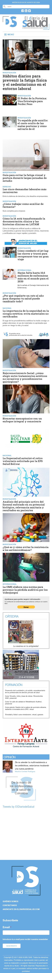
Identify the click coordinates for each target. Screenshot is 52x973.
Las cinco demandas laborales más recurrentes (24, 191)
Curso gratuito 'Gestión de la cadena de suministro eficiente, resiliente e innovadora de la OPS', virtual (25, 708)
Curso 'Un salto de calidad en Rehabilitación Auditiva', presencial (23, 703)
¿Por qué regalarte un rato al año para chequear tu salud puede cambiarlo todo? (23, 298)
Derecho (7, 186)
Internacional (25, 270)
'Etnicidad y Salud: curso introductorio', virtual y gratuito (24, 715)
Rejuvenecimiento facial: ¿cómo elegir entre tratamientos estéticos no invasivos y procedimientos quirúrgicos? (25, 377)
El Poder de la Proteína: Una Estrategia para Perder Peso (32, 101)
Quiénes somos (10, 901)
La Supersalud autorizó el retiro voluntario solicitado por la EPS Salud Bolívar (23, 461)
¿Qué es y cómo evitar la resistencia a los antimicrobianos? (25, 548)
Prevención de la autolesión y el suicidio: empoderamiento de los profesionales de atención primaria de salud (25, 691)
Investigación (9, 72)
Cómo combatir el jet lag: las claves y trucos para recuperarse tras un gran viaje (33, 255)
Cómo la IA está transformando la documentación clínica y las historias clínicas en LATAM (24, 221)
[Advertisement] (26, 834)
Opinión (9, 757)
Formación (13, 685)
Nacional (7, 308)
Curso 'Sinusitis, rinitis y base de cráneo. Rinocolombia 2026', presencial (24, 697)
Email (6, 927)
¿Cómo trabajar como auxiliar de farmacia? (23, 205)
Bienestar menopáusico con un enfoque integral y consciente (22, 420)
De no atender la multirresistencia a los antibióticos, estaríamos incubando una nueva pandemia (32, 765)
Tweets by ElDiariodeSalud (18, 806)
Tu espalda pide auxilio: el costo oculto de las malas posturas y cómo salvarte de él (33, 125)
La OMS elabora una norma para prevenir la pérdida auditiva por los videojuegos (25, 589)
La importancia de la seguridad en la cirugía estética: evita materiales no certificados (26, 313)
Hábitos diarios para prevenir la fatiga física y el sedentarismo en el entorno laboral (25, 82)
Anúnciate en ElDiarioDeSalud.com (21, 909)
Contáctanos (10, 905)
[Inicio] (26, 29)
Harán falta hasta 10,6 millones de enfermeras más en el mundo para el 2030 (33, 277)
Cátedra (11, 616)
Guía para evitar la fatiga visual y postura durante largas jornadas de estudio (25, 177)
